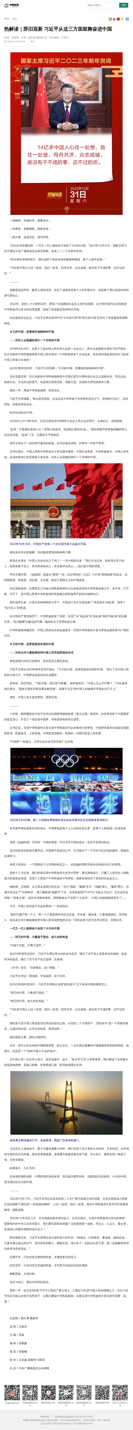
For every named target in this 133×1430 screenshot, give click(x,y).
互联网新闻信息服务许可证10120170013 (74, 1416)
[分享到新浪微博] (114, 19)
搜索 (124, 5)
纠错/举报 (44, 1416)
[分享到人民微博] (118, 19)
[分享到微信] (110, 19)
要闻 (6, 18)
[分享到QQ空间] (122, 19)
